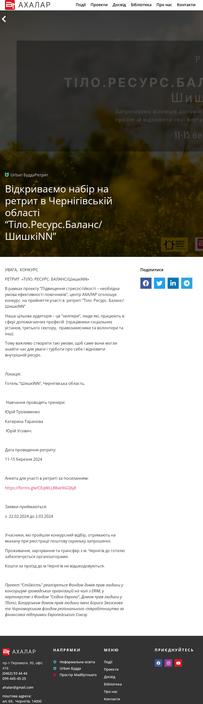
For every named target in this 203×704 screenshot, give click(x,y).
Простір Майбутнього (78, 674)
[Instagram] (168, 663)
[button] (146, 283)
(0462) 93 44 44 (14, 673)
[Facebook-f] (158, 663)
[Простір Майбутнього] (54, 674)
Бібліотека (141, 4)
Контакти (186, 4)
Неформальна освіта (77, 662)
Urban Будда (70, 668)
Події (81, 4)
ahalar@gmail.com (17, 687)
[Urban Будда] (54, 668)
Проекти (99, 4)
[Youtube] (178, 663)
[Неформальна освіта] (54, 661)
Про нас (164, 4)
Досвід (119, 4)
